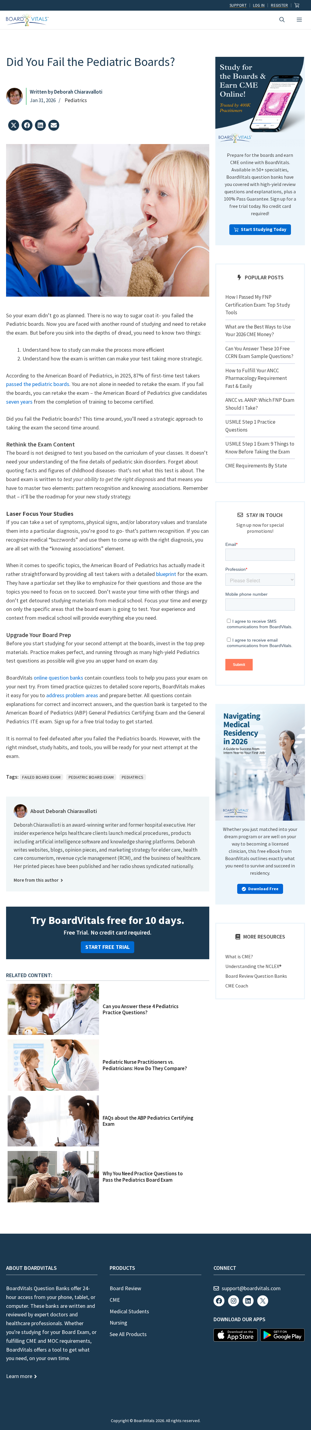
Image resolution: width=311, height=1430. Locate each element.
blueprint (166, 573)
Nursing (118, 1322)
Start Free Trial (107, 946)
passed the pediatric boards (37, 384)
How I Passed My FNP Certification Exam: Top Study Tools (257, 305)
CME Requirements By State (256, 465)
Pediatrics (76, 100)
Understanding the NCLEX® (253, 966)
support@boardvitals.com (251, 1288)
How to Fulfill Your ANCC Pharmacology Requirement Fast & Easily (256, 378)
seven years (19, 401)
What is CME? (239, 956)
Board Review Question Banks (256, 976)
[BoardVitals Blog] (27, 20)
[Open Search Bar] (282, 20)
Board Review (125, 1288)
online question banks (58, 677)
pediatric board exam (91, 777)
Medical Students (129, 1311)
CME (115, 1299)
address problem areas (72, 695)
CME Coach (236, 986)
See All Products (128, 1334)
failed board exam (41, 777)
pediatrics (133, 777)
